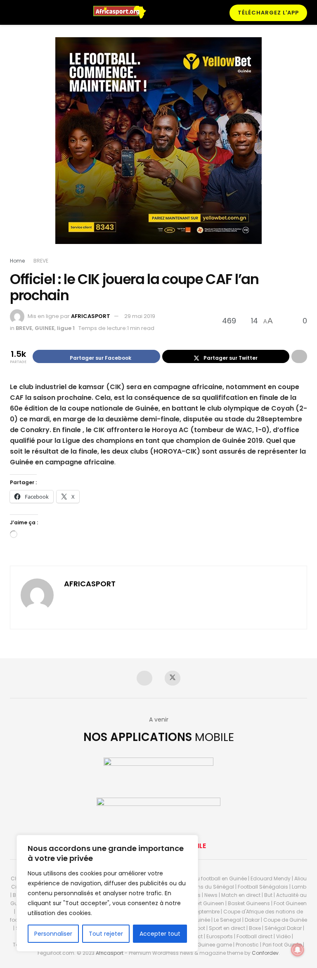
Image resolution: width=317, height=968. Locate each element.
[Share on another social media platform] (299, 356)
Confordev (265, 952)
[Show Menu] (13, 12)
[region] (107, 893)
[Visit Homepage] (123, 12)
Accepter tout (160, 934)
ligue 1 (66, 328)
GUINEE (44, 328)
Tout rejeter (106, 934)
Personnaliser (53, 934)
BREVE (40, 260)
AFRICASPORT (90, 316)
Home (17, 260)
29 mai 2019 (139, 316)
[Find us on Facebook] (144, 678)
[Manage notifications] (297, 949)
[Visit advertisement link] (158, 146)
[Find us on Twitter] (172, 678)
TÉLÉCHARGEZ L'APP (268, 13)
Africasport (109, 952)
